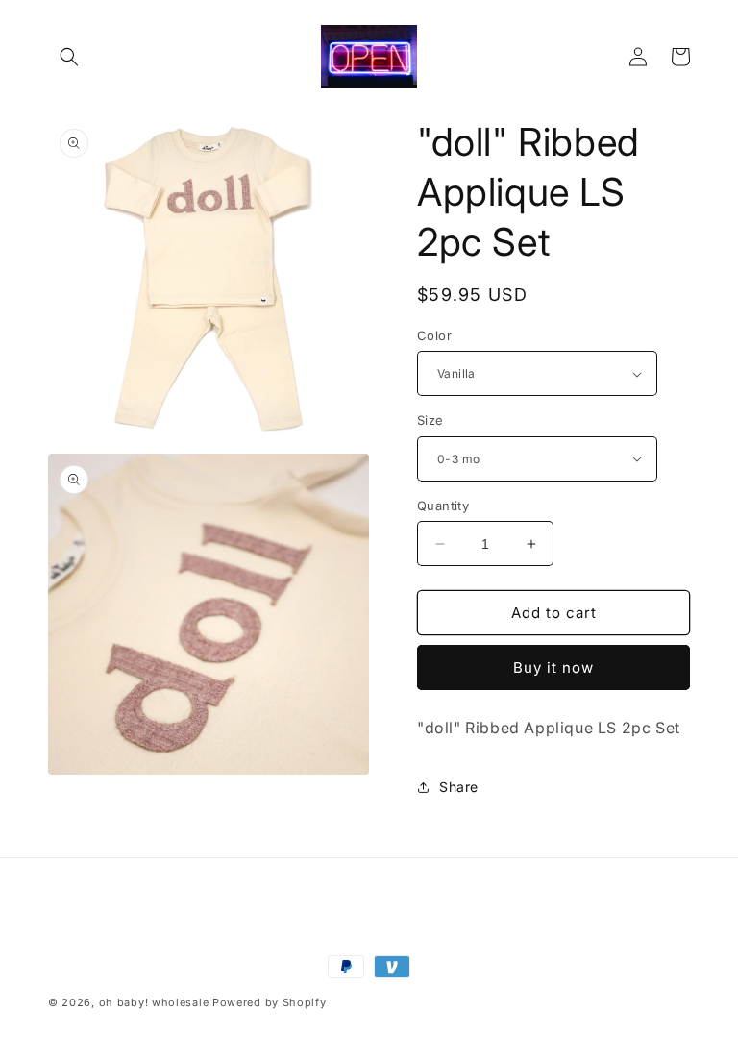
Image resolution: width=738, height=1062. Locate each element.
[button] (69, 57)
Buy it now (553, 667)
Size (430, 420)
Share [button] (459, 786)
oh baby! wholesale (154, 1002)
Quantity (443, 505)
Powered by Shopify (269, 1002)
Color (434, 335)
